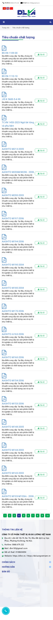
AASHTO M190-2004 (13, 264)
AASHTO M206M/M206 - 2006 (18, 172)
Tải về (42, 55)
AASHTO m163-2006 (13, 334)
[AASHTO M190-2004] (4, 260)
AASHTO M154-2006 (13, 380)
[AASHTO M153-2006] (4, 399)
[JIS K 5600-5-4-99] (4, 94)
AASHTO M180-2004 (13, 287)
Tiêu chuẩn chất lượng (20, 28)
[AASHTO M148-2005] (4, 422)
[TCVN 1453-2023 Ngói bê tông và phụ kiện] (4, 118)
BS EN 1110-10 (9, 76)
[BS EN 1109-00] (4, 48)
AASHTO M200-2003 (13, 195)
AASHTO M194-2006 (13, 241)
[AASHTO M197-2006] (4, 214)
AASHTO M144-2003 (13, 450)
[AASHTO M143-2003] (4, 468)
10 (47, 516)
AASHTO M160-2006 (13, 357)
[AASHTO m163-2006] (4, 329)
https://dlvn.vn (19, 556)
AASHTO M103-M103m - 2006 (18, 496)
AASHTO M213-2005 (13, 149)
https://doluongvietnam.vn (38, 556)
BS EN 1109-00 (9, 53)
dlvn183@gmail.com (33, 3)
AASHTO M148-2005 (13, 426)
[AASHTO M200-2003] (4, 190)
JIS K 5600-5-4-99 (11, 99)
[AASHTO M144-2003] (4, 445)
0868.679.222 (14, 3)
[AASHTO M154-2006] (4, 376)
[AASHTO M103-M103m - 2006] (4, 491)
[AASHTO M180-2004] (4, 283)
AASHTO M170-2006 (13, 311)
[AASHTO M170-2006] (4, 306)
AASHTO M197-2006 (13, 218)
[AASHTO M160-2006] (4, 353)
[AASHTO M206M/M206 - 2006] (4, 167)
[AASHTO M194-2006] (4, 237)
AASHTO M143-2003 (13, 473)
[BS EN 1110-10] (4, 71)
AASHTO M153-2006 (13, 403)
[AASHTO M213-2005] (4, 144)
